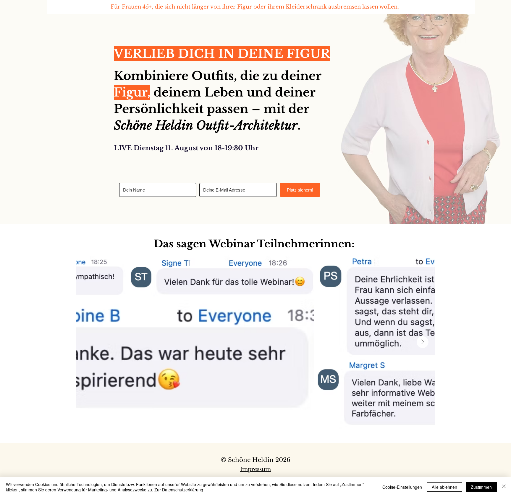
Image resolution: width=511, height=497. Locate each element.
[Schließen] (503, 487)
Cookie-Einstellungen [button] (402, 487)
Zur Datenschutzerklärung (178, 490)
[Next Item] (422, 342)
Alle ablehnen (444, 487)
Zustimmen (481, 487)
